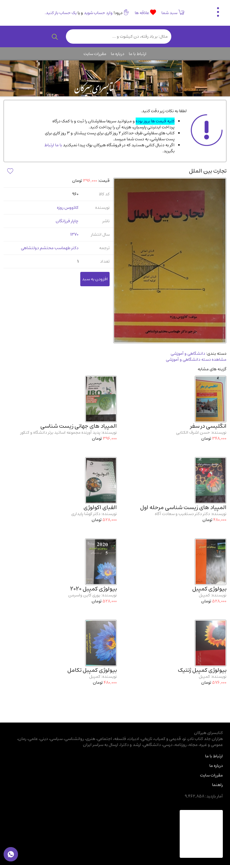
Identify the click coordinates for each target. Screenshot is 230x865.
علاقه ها (142, 12)
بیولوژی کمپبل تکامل (92, 670)
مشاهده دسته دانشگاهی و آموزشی (196, 359)
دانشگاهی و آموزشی (188, 353)
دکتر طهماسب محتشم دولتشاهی (49, 248)
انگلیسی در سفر (208, 426)
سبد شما (169, 12)
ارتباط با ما (137, 53)
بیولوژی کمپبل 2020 (93, 589)
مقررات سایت (95, 53)
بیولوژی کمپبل (209, 589)
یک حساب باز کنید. (61, 12)
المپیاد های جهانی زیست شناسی (78, 426)
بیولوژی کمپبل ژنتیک (202, 670)
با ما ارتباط (53, 145)
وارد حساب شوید (98, 12)
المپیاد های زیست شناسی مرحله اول (183, 507)
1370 (74, 234)
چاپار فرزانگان (67, 221)
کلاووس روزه (67, 207)
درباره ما (117, 53)
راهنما (217, 784)
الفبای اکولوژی (100, 507)
